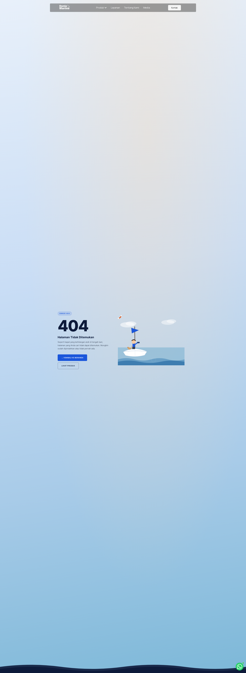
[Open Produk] (105, 7)
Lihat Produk (68, 366)
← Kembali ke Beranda (72, 357)
